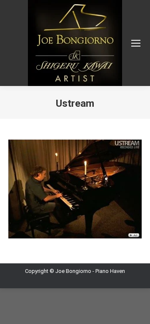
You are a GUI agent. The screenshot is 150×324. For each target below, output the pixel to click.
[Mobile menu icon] (136, 43)
